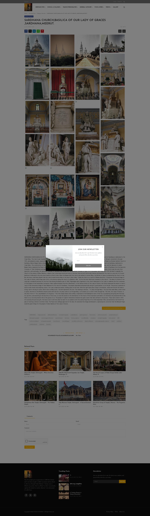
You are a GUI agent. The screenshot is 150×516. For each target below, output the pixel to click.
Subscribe (88, 265)
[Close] (102, 247)
